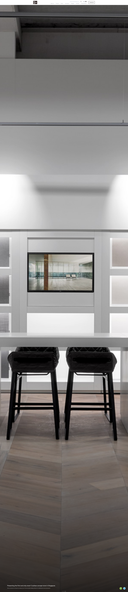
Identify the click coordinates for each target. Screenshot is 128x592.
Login (84, 1)
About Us (52, 3)
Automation (67, 3)
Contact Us (92, 2)
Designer (72, 3)
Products (57, 3)
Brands (62, 3)
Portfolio (77, 3)
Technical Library (83, 3)
